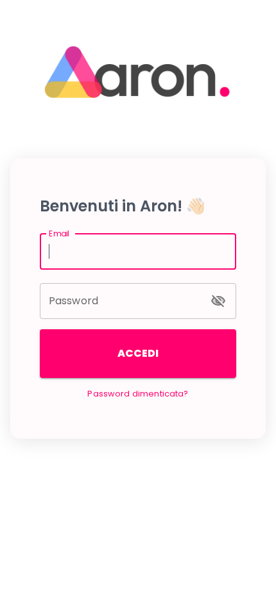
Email (59, 233)
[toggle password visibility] (218, 301)
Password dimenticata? (137, 393)
